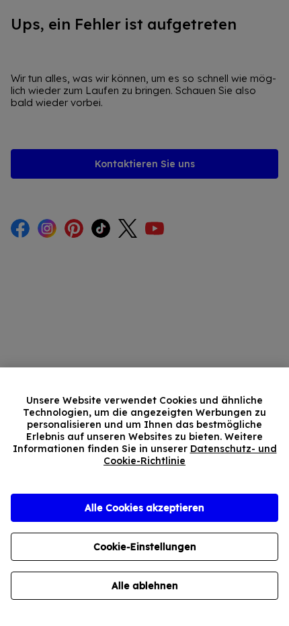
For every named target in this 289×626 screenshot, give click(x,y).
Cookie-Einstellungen (144, 547)
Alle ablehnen (145, 586)
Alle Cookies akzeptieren (144, 508)
